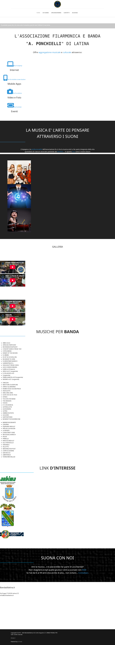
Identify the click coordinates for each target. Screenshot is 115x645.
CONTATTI (67, 12)
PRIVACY (13, 638)
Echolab (20, 641)
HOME (38, 12)
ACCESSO (75, 12)
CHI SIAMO (46, 12)
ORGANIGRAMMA (56, 12)
